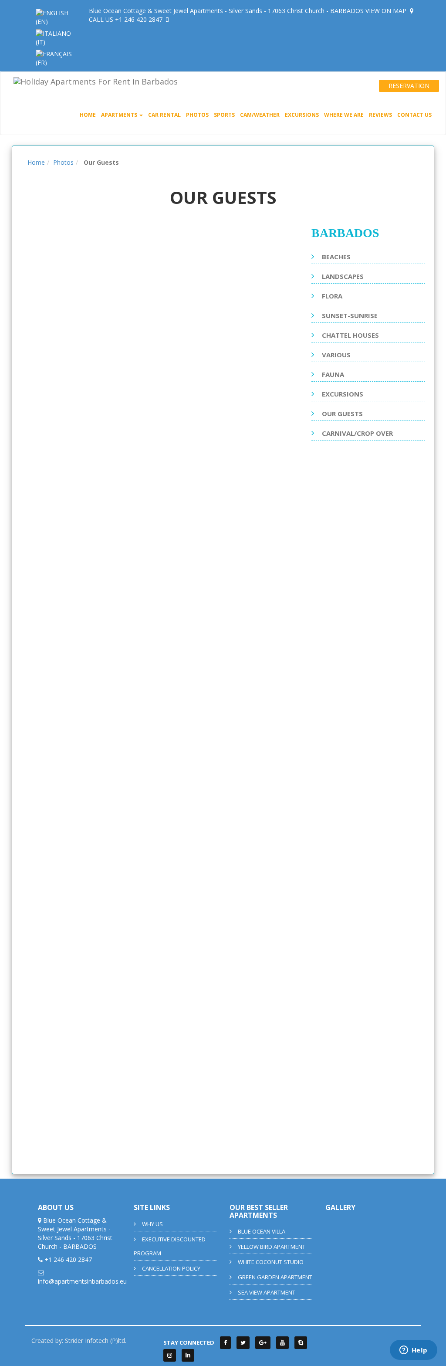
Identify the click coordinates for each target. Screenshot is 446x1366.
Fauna (333, 374)
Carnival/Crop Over (357, 433)
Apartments (120, 115)
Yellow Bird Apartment (271, 1247)
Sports (224, 115)
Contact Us (414, 115)
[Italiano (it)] (56, 37)
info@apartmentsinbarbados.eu (82, 1281)
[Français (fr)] (56, 58)
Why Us (152, 1224)
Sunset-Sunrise (350, 315)
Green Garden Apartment (275, 1277)
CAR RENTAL (164, 115)
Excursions (302, 115)
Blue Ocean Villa (261, 1231)
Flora (332, 296)
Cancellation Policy (171, 1268)
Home (88, 115)
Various (336, 354)
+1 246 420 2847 (139, 19)
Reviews (380, 115)
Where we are (344, 115)
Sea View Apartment (266, 1292)
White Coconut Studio (271, 1262)
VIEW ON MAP (386, 11)
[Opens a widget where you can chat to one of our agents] (413, 1351)
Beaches (336, 256)
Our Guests (342, 413)
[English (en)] (56, 17)
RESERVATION (409, 85)
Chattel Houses (350, 335)
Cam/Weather (260, 115)
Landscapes (343, 276)
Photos (197, 115)
